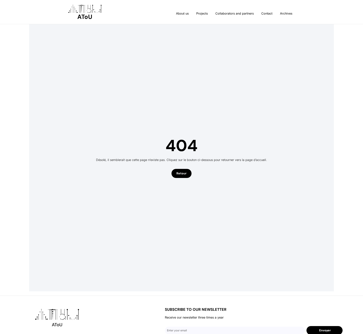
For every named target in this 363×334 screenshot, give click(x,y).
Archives (286, 13)
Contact (266, 13)
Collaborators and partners (234, 13)
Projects (202, 13)
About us (182, 13)
